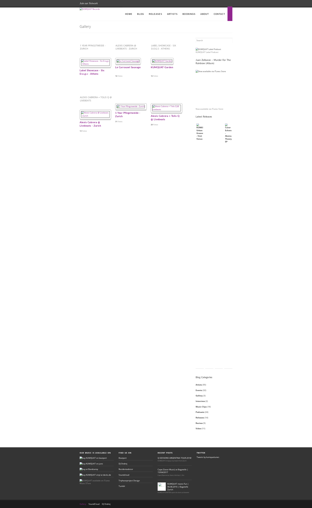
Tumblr (122, 486)
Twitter (213, 3)
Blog (140, 14)
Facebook (208, 3)
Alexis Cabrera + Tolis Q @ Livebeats (165, 118)
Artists (172, 14)
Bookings (188, 14)
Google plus (229, 3)
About (204, 14)
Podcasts (200, 412)
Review (199, 423)
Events (199, 390)
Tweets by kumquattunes (208, 457)
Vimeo (224, 3)
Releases (155, 14)
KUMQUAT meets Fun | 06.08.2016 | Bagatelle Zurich (178, 486)
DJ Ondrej (123, 463)
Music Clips (201, 406)
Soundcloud (124, 475)
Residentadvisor (126, 469)
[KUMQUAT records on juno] (91, 463)
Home (128, 14)
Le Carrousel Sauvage (128, 67)
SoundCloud (94, 504)
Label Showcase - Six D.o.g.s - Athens (92, 72)
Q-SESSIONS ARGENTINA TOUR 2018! (174, 458)
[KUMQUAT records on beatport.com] (93, 458)
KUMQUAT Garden (162, 67)
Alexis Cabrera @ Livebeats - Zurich (90, 124)
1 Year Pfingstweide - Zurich (127, 115)
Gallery (199, 395)
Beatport (123, 458)
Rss (202, 3)
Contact (219, 14)
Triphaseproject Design (129, 480)
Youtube (218, 3)
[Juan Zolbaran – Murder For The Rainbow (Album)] (214, 88)
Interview (200, 401)
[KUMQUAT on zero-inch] (89, 469)
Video (198, 428)
